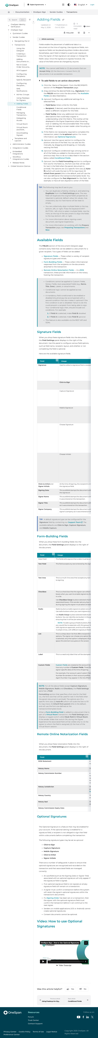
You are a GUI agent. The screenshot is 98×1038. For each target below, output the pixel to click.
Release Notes (18, 163)
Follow (70, 33)
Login (92, 4)
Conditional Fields (21, 108)
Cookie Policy (24, 1032)
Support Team (75, 522)
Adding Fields (22, 104)
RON (81, 270)
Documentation (22, 12)
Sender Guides (56, 12)
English (81, 5)
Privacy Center (10, 1032)
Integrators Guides (20, 148)
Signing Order (53, 898)
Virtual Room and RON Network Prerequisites (22, 129)
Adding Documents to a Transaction (23, 60)
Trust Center (33, 1020)
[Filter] (29, 19)
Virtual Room (22, 124)
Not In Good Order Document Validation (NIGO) (23, 66)
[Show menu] (63, 5)
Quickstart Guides (20, 33)
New (47, 230)
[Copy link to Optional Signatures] (70, 817)
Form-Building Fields (53, 262)
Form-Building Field (54, 712)
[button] (16, 20)
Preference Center (12, 1034)
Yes (72, 989)
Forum (31, 1017)
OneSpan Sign (39, 12)
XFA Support (21, 71)
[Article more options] (89, 33)
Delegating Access (21, 119)
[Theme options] (69, 5)
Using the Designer (20, 49)
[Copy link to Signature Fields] (65, 332)
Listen (88, 26)
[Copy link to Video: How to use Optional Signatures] (59, 926)
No (85, 989)
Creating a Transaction (21, 55)
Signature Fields (51, 256)
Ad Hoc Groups (22, 94)
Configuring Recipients (21, 75)
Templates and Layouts (21, 139)
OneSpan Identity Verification (18, 25)
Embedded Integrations (18, 153)
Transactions (71, 12)
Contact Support (35, 1024)
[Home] (12, 5)
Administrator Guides (22, 144)
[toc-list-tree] (79, 33)
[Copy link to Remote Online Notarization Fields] (41, 739)
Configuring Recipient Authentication (22, 84)
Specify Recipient (23, 80)
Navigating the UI (22, 41)
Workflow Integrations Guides (21, 158)
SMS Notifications (21, 90)
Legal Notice (51, 1032)
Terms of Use (38, 1032)
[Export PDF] (84, 33)
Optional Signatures (67, 137)
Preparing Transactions (74, 227)
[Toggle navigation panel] (33, 22)
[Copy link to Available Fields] (66, 240)
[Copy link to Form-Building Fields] (71, 536)
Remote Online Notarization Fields (59, 270)
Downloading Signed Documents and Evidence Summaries (23, 134)
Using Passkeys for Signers (22, 99)
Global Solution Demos (20, 166)
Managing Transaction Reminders (21, 114)
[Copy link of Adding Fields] (63, 20)
